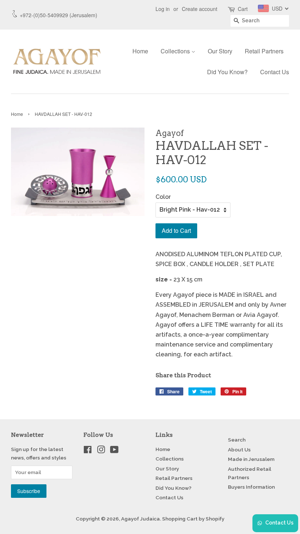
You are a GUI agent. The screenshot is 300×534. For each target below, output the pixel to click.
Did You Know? (227, 72)
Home (140, 51)
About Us (239, 449)
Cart (243, 8)
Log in (162, 8)
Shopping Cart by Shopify (193, 519)
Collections (176, 51)
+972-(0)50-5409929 (44, 15)
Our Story (220, 51)
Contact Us (274, 72)
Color (163, 196)
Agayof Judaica (140, 519)
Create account (199, 8)
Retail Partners (264, 51)
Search (236, 440)
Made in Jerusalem (251, 459)
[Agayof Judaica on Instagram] (101, 451)
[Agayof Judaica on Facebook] (87, 451)
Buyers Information (251, 487)
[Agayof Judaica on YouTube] (114, 451)
